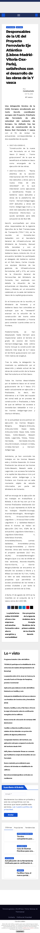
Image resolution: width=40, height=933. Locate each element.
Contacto (11, 917)
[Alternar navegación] (18, 15)
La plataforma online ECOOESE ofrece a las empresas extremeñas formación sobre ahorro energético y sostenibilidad (12, 625)
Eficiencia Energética (25, 833)
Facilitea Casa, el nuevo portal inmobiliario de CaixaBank (24, 876)
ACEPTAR (20, 931)
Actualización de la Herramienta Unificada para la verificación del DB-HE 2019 (19, 863)
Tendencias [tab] (30, 828)
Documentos (22, 846)
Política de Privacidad (24, 917)
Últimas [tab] (8, 827)
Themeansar (20, 912)
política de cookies (28, 928)
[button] (33, 15)
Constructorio (28, 91)
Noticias (19, 27)
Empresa (20, 870)
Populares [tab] (18, 828)
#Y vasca (29, 97)
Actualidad (10, 27)
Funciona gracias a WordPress (13, 909)
